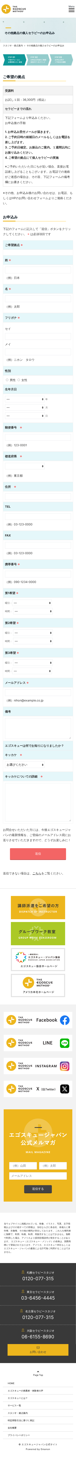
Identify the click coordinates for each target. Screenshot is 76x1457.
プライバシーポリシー (19, 1435)
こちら (36, 873)
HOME (11, 1383)
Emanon (45, 1449)
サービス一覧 (14, 1405)
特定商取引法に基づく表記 (21, 1420)
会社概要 (12, 1427)
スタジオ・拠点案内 (18, 1413)
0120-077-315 (38, 1278)
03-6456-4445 (38, 1298)
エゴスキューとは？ (18, 1398)
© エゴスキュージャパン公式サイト (38, 1444)
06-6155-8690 (38, 1336)
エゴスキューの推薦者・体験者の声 (25, 1390)
